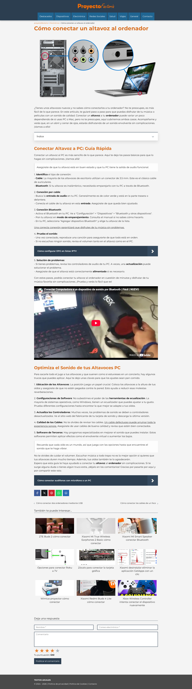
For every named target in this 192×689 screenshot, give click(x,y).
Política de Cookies (78, 684)
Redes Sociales (97, 16)
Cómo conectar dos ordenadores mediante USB (59, 503)
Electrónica (79, 16)
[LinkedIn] (66, 493)
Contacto (147, 16)
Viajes (123, 16)
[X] (44, 493)
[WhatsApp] (59, 493)
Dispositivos (62, 16)
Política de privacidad (58, 684)
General (134, 16)
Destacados (46, 16)
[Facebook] (37, 493)
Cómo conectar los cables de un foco (138, 503)
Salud (112, 16)
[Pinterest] (51, 493)
